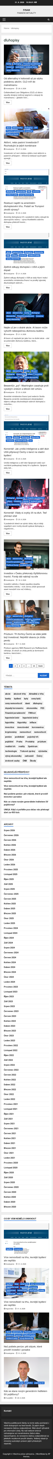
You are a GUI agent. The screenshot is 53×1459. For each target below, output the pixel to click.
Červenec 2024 (11, 952)
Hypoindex (9, 1308)
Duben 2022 (9, 1084)
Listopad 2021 (10, 1109)
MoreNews (40, 1454)
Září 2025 (8, 884)
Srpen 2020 (9, 1182)
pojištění (9, 741)
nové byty (33, 1290)
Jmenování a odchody (15, 1383)
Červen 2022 (10, 1075)
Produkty (29, 741)
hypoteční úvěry (30, 718)
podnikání (20, 67)
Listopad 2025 (10, 874)
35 (34, 666)
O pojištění (9, 1398)
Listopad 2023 (10, 991)
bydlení (17, 437)
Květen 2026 (10, 845)
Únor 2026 (9, 859)
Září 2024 (8, 943)
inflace (14, 255)
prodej (41, 1290)
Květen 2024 (10, 962)
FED (28, 191)
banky (9, 64)
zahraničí (29, 756)
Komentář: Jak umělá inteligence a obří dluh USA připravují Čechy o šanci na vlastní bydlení (26, 430)
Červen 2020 (10, 1192)
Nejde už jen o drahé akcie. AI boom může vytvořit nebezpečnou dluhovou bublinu (26, 309)
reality (22, 746)
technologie (11, 751)
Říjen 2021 (9, 1114)
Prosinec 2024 (11, 928)
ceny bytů (36, 698)
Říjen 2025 (9, 879)
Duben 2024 (9, 967)
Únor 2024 (9, 977)
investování (23, 727)
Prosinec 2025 (11, 869)
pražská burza (25, 565)
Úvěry (39, 756)
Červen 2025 (10, 899)
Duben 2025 (9, 908)
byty (26, 698)
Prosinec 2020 (11, 1163)
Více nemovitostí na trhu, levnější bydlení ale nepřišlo (25, 1258)
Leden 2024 (9, 982)
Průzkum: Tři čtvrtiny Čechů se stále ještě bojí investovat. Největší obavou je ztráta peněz (25, 637)
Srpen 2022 (9, 1065)
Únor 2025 (9, 918)
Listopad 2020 (10, 1167)
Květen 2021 (10, 1138)
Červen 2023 (10, 1016)
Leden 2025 (9, 923)
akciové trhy (17, 128)
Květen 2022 (10, 1079)
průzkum (42, 741)
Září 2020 (8, 1177)
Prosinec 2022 (11, 1045)
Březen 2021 (10, 1148)
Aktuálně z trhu (36, 694)
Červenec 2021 (11, 1128)
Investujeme (10, 88)
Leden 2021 (9, 1158)
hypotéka (9, 722)
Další (40, 666)
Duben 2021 (9, 1143)
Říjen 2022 (9, 1055)
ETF (36, 128)
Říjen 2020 (9, 1172)
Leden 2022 (9, 1099)
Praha (19, 741)
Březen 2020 (10, 1207)
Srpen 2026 (9, 830)
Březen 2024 (10, 972)
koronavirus (38, 727)
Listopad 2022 (10, 1050)
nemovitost (25, 732)
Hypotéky (35, 437)
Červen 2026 (10, 840)
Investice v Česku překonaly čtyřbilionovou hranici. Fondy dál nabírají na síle (26, 554)
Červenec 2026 (11, 835)
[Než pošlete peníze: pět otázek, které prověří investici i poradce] (26, 1328)
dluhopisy (17, 64)
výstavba (42, 751)
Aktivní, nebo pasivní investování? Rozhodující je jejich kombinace (26, 123)
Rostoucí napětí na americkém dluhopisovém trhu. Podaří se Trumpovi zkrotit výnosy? (26, 184)
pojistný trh (32, 737)
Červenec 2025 (11, 894)
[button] (4, 19)
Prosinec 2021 (11, 1104)
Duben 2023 (9, 1026)
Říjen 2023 (9, 996)
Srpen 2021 (9, 1123)
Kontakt (7, 1411)
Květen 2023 (10, 1021)
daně (27, 703)
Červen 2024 (10, 957)
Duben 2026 (9, 850)
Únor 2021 (9, 1153)
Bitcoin (34, 371)
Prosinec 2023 (11, 987)
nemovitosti (40, 732)
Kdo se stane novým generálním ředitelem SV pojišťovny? (25, 1392)
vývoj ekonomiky (13, 70)
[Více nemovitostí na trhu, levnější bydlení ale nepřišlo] (26, 1238)
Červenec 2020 (11, 1187)
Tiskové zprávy (27, 751)
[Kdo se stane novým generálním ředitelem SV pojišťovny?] (26, 1372)
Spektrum (32, 746)
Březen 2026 (10, 855)
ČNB (25, 761)
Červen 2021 (10, 1133)
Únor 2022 (9, 1094)
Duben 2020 (9, 1202)
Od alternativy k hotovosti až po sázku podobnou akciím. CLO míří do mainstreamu (26, 60)
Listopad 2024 (10, 933)
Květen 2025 (10, 903)
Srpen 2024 (9, 947)
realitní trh (10, 746)
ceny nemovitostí (13, 703)
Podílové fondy (12, 134)
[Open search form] (48, 19)
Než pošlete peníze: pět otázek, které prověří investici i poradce (23, 1348)
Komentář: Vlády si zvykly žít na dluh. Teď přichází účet (26, 494)
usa (21, 377)
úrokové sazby (31, 67)
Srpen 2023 (9, 1006)
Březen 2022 (10, 1089)
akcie (9, 128)
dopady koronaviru (14, 708)
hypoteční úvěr (12, 718)
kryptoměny (11, 732)
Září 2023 (8, 1001)
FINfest (32, 713)
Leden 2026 (9, 864)
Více (9, 103)
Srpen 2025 (9, 889)
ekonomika (21, 191)
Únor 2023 (9, 1035)
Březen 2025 (10, 913)
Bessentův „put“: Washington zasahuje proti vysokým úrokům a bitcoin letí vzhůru (26, 367)
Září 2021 (8, 1119)
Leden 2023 (9, 1040)
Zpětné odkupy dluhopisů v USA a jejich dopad (26, 248)
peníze (26, 501)
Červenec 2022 (11, 1070)
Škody (33, 761)
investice (10, 67)
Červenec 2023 (11, 1011)
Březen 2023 (10, 1031)
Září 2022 (8, 1060)
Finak (26, 9)
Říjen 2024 (9, 938)
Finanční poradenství (32, 64)
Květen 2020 (10, 1197)
